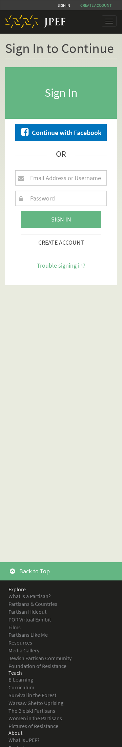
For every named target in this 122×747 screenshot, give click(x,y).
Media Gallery (23, 650)
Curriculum (21, 687)
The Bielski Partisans (31, 710)
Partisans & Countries (32, 603)
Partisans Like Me (28, 634)
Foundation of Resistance (37, 666)
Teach (15, 672)
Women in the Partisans (35, 718)
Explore (17, 589)
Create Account (61, 242)
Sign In (64, 5)
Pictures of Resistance (33, 726)
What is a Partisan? (29, 596)
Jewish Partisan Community (40, 658)
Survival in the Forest (32, 695)
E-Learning (20, 679)
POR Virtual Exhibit (29, 619)
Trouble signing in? (61, 265)
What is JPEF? (24, 739)
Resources (20, 642)
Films (14, 627)
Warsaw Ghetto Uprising (35, 703)
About (15, 732)
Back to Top (34, 571)
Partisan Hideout (27, 611)
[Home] (32, 21)
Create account (95, 5)
